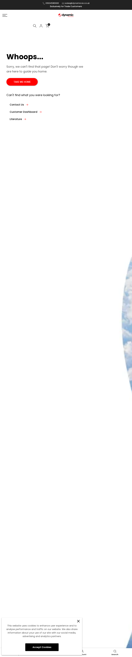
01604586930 (52, 3)
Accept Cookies (42, 647)
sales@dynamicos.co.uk (77, 3)
